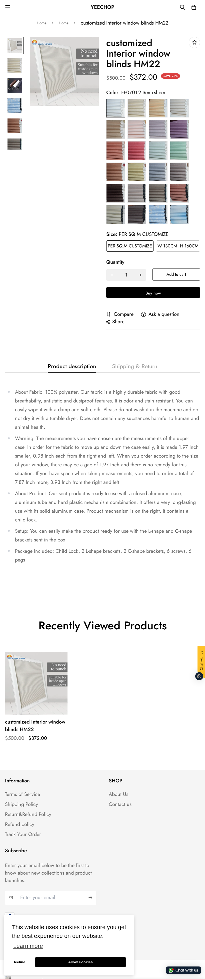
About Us (118, 794)
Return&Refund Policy (28, 814)
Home (41, 23)
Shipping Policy (21, 804)
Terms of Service (22, 794)
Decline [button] (18, 962)
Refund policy (19, 824)
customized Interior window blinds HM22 (35, 725)
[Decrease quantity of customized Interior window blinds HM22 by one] (112, 275)
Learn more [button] (28, 946)
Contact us (120, 804)
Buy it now (153, 292)
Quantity (115, 262)
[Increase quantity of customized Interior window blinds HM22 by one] (140, 275)
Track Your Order (23, 834)
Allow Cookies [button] (80, 962)
